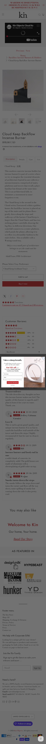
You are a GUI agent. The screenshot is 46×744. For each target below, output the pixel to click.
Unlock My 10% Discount (12, 382)
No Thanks (13, 385)
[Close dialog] (43, 358)
